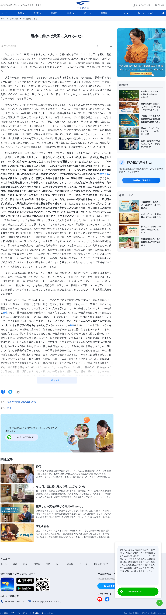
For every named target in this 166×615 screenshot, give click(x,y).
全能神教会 (144, 613)
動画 (36, 13)
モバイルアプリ (143, 5)
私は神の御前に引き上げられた (21, 401)
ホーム (4, 13)
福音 (72, 325)
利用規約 (4, 613)
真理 (5, 312)
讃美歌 (54, 13)
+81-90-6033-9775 (14, 601)
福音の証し (14, 18)
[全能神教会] (83, 5)
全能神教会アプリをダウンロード (18, 573)
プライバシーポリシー (20, 613)
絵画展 (104, 13)
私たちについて (145, 13)
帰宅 (9, 407)
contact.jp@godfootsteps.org (46, 601)
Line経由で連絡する (141, 180)
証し (86, 13)
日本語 (161, 5)
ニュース (121, 13)
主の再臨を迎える (30, 18)
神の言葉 (104, 174)
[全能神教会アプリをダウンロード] (7, 584)
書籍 (20, 13)
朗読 (69, 13)
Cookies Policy (48, 613)
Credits (36, 613)
